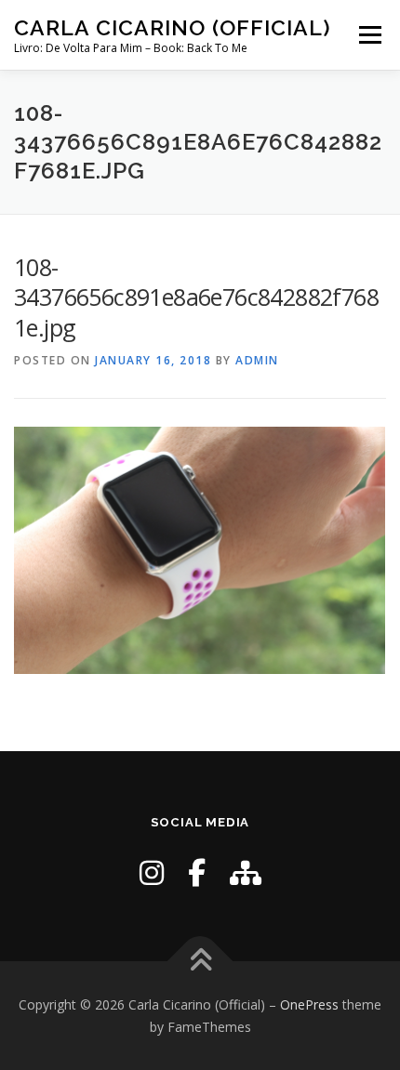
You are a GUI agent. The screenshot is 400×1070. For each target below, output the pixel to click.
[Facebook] (197, 872)
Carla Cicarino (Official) (172, 27)
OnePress (309, 1004)
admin (257, 360)
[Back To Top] (200, 961)
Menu (368, 35)
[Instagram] (152, 872)
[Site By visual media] (245, 872)
